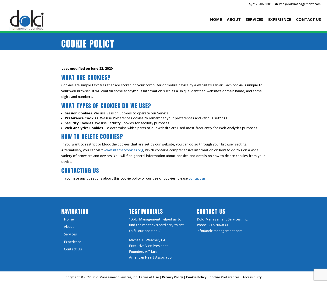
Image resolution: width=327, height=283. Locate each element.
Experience (279, 20)
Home (216, 20)
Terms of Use (149, 277)
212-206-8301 (262, 4)
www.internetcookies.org (123, 150)
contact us (197, 178)
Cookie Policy (196, 277)
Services (254, 20)
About (234, 20)
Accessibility (252, 277)
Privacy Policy (172, 277)
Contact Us (308, 20)
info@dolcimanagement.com (220, 230)
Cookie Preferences (224, 277)
